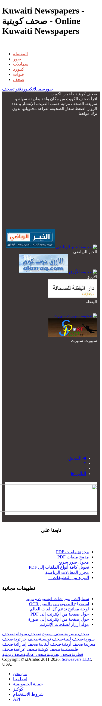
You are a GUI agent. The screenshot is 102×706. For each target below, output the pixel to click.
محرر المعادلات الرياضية (67, 572)
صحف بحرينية (59, 654)
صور (17, 59)
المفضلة (20, 53)
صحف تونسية (51, 639)
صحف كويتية (49, 649)
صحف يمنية (12, 654)
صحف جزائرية (26, 639)
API (16, 699)
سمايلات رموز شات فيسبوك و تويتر (57, 598)
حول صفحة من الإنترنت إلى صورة (58, 619)
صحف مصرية (77, 634)
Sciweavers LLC (76, 659)
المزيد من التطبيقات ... (68, 577)
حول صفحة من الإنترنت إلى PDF (59, 614)
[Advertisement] (51, 172)
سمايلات (20, 64)
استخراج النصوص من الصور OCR (59, 603)
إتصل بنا (20, 678)
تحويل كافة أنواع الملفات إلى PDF (59, 567)
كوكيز (18, 689)
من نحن (20, 673)
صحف (18, 79)
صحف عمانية (35, 654)
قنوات (18, 74)
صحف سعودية (52, 634)
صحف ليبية (73, 639)
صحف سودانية (26, 634)
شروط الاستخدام (28, 694)
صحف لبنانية (50, 644)
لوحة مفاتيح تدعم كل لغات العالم (59, 609)
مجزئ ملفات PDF (72, 551)
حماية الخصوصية (28, 684)
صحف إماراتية (26, 644)
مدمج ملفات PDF (73, 557)
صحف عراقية (25, 649)
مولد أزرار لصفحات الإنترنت (64, 624)
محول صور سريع (73, 562)
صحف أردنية (72, 644)
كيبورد (18, 69)
